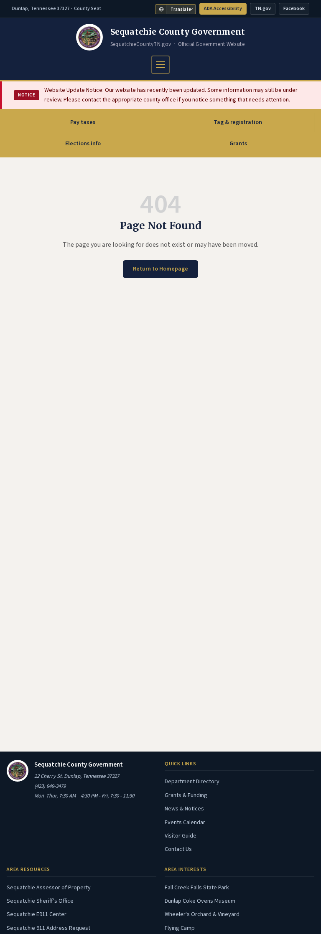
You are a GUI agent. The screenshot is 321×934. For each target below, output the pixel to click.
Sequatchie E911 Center (36, 914)
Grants (238, 143)
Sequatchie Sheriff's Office (40, 901)
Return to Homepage (160, 269)
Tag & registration (238, 122)
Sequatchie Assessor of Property (49, 887)
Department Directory (192, 781)
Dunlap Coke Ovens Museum (200, 901)
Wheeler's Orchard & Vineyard (202, 914)
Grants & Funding (186, 795)
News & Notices (184, 809)
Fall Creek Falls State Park (197, 887)
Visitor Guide (180, 836)
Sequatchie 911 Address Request (48, 928)
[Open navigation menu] (160, 65)
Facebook (296, 10)
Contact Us (178, 849)
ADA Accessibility (223, 8)
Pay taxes (101, 124)
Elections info (83, 143)
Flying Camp (180, 928)
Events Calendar (185, 822)
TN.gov (264, 10)
